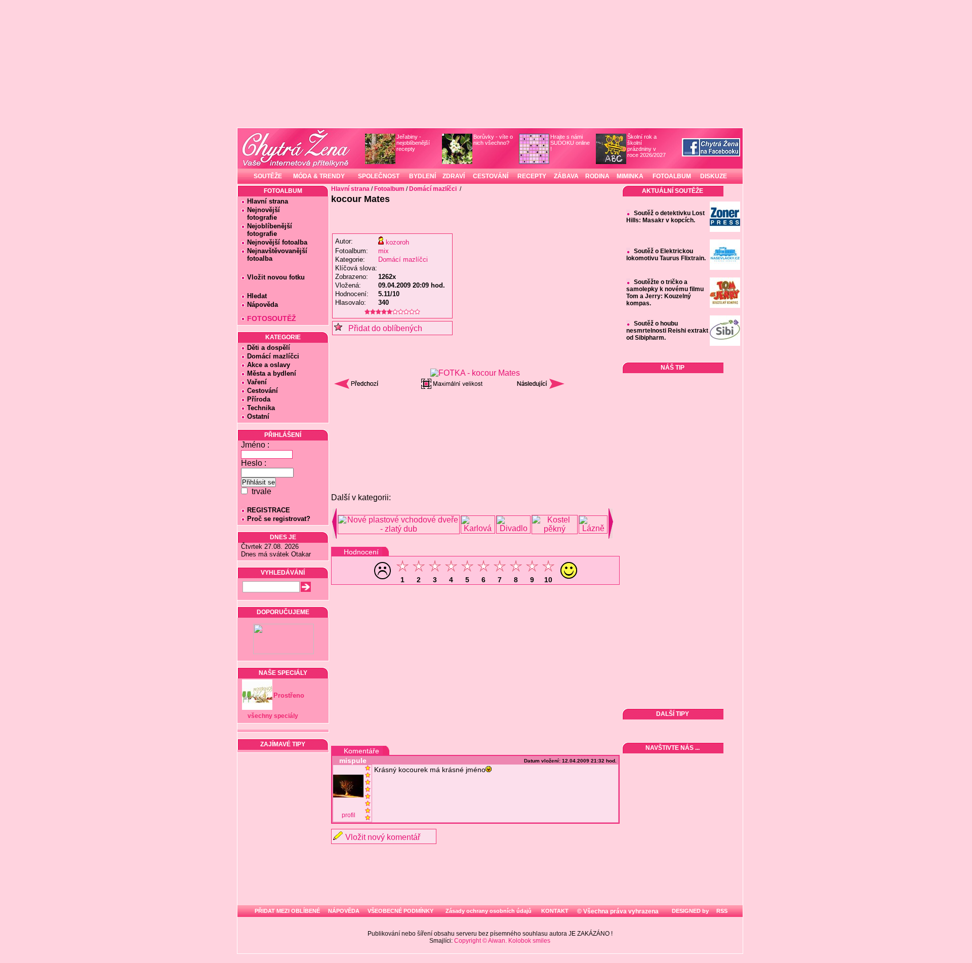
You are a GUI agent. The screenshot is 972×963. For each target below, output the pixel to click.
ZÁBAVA (566, 176)
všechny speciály (273, 715)
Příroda (258, 399)
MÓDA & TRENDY (319, 176)
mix (383, 251)
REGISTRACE (268, 510)
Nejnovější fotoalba (277, 242)
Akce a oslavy (268, 365)
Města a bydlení (271, 373)
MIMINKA (630, 176)
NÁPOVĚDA (343, 911)
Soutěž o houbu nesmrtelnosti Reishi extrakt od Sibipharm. (667, 330)
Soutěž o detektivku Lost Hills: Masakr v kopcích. (665, 217)
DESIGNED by (689, 911)
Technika (261, 408)
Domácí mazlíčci (273, 356)
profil (348, 815)
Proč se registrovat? (278, 519)
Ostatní (258, 416)
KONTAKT (555, 911)
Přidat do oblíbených (382, 328)
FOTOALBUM (672, 176)
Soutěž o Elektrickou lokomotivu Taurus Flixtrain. (666, 255)
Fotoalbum (389, 188)
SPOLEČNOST (378, 176)
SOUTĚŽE (268, 176)
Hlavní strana (267, 201)
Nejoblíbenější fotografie (266, 229)
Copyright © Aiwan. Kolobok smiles (502, 940)
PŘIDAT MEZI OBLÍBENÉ (287, 911)
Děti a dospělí (268, 347)
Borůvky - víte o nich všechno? (493, 140)
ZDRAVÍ (453, 176)
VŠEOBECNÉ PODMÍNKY (400, 911)
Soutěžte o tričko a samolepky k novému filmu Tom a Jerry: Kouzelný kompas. (665, 292)
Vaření (257, 382)
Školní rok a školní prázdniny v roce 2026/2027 (646, 146)
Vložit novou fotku (276, 277)
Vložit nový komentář (382, 837)
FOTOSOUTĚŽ (271, 318)
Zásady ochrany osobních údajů (489, 911)
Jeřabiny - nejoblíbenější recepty (413, 143)
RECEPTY (531, 176)
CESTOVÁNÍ (490, 176)
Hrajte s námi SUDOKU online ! (570, 143)
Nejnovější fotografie (260, 213)
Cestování (262, 390)
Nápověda (262, 304)
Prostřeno (288, 695)
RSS (721, 911)
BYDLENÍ (422, 176)
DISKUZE (713, 176)
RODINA (597, 176)
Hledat (257, 296)
